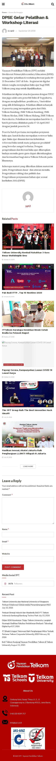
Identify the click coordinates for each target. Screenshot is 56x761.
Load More (28, 466)
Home (4, 12)
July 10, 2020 (8, 417)
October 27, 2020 (9, 337)
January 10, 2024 (9, 259)
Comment (7, 494)
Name (5, 529)
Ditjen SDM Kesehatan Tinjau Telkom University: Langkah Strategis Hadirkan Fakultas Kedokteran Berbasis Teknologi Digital (27, 623)
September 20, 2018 (27, 31)
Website (6, 554)
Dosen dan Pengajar (16, 12)
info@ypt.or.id (16, 723)
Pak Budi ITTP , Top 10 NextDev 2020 (22, 292)
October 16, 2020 (9, 377)
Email (5, 541)
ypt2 (12, 31)
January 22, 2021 (9, 296)
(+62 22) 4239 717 (18, 713)
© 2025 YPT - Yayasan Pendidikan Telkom (28, 756)
